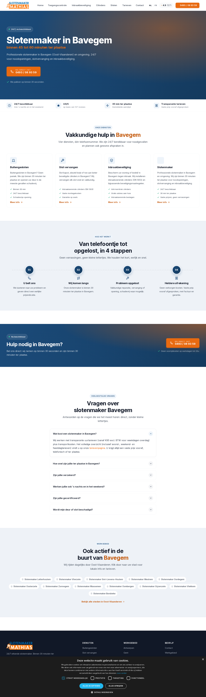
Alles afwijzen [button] (116, 686)
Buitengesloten (89, 648)
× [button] (203, 659)
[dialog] (103, 676)
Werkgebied (171, 652)
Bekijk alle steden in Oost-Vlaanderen (102, 601)
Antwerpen (129, 648)
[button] (103, 692)
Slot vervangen (89, 652)
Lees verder (122, 673)
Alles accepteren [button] (91, 686)
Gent (126, 652)
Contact (169, 648)
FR (156, 5)
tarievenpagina (97, 448)
